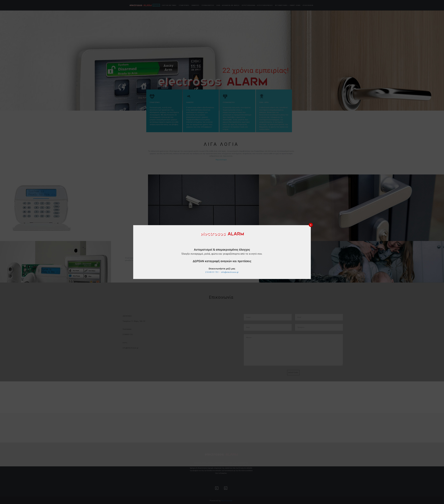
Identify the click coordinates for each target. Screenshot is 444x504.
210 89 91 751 (212, 272)
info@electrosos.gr (230, 272)
